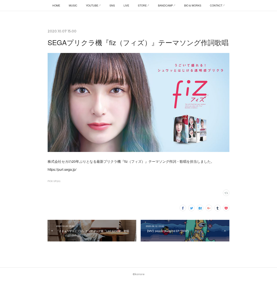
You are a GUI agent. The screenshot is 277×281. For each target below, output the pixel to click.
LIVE (126, 5)
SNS (112, 5)
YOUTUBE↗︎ (93, 5)
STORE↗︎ (143, 5)
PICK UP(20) (54, 181)
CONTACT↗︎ (217, 5)
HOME (56, 5)
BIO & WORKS (192, 5)
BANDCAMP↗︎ (167, 5)
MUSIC (73, 5)
